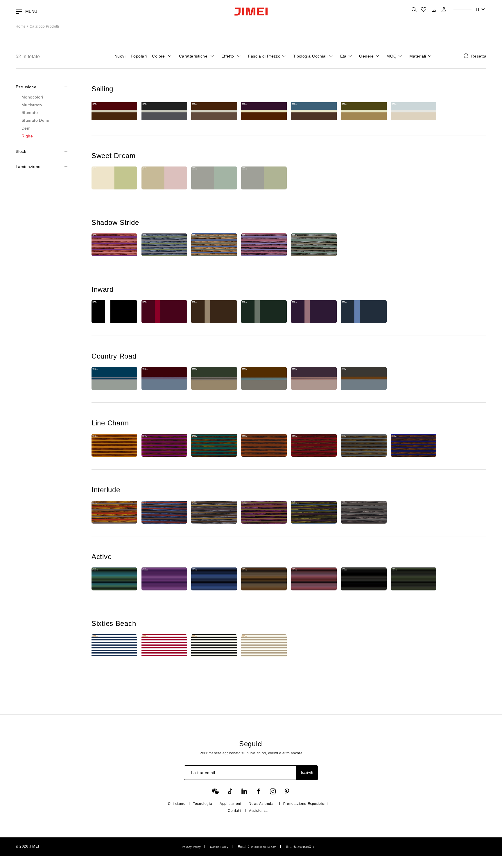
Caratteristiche (194, 56)
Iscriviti (307, 773)
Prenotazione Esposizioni (305, 804)
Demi (26, 128)
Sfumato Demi (35, 120)
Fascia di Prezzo (264, 56)
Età (343, 56)
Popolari (139, 56)
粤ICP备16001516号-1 (300, 847)
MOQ (391, 56)
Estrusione (26, 87)
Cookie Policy (219, 847)
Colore (159, 56)
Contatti (234, 811)
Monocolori (32, 97)
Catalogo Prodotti (44, 26)
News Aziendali (262, 804)
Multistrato (31, 105)
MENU (30, 11)
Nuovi (120, 56)
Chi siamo (176, 804)
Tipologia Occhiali (310, 56)
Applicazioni (230, 804)
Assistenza (258, 811)
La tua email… (205, 772)
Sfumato (29, 112)
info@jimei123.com (264, 847)
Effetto (228, 56)
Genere (366, 56)
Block (21, 151)
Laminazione (28, 166)
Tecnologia (202, 804)
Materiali (417, 56)
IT (478, 9)
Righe (27, 136)
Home (21, 26)
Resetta (478, 56)
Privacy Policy (191, 847)
